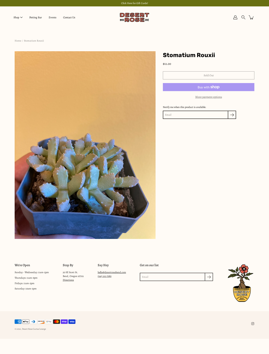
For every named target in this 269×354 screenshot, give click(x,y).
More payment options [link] (208, 97)
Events (52, 17)
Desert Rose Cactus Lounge (34, 328)
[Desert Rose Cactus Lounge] (134, 17)
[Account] (235, 17)
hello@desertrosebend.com (112, 272)
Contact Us (69, 17)
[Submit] (209, 277)
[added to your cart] (251, 17)
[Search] (243, 17)
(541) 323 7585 (104, 276)
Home (18, 40)
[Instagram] (252, 323)
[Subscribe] (232, 115)
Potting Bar (35, 17)
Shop (16, 17)
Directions (68, 280)
